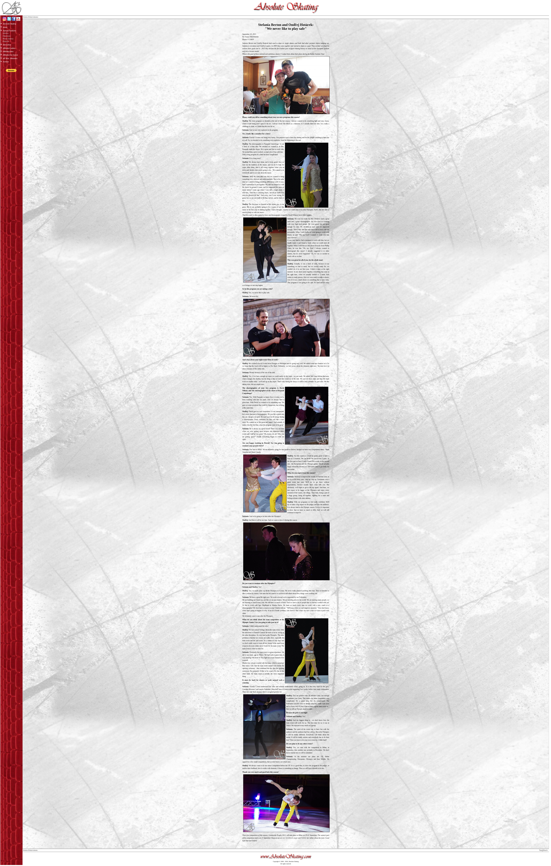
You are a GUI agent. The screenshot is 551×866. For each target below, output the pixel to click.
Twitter (304, 838)
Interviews (7, 36)
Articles (5, 33)
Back (545, 850)
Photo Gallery (8, 39)
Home (25, 17)
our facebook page (290, 838)
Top (540, 850)
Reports (6, 41)
